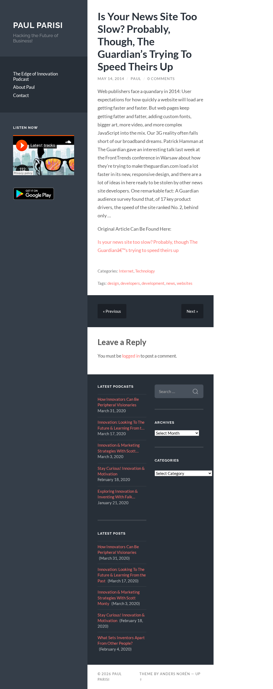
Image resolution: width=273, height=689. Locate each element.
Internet (126, 271)
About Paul (24, 87)
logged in (131, 356)
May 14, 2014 (111, 79)
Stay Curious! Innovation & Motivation (121, 471)
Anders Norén (175, 674)
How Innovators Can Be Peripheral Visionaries (118, 402)
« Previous (112, 311)
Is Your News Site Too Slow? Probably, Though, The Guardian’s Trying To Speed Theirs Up (147, 41)
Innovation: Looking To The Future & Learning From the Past (122, 425)
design (113, 283)
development (153, 283)
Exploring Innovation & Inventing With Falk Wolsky (118, 494)
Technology (145, 271)
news (170, 283)
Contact (21, 95)
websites (184, 283)
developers (130, 283)
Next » (192, 311)
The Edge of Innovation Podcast (35, 76)
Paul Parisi (38, 25)
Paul (136, 79)
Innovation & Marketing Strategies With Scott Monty (119, 448)
